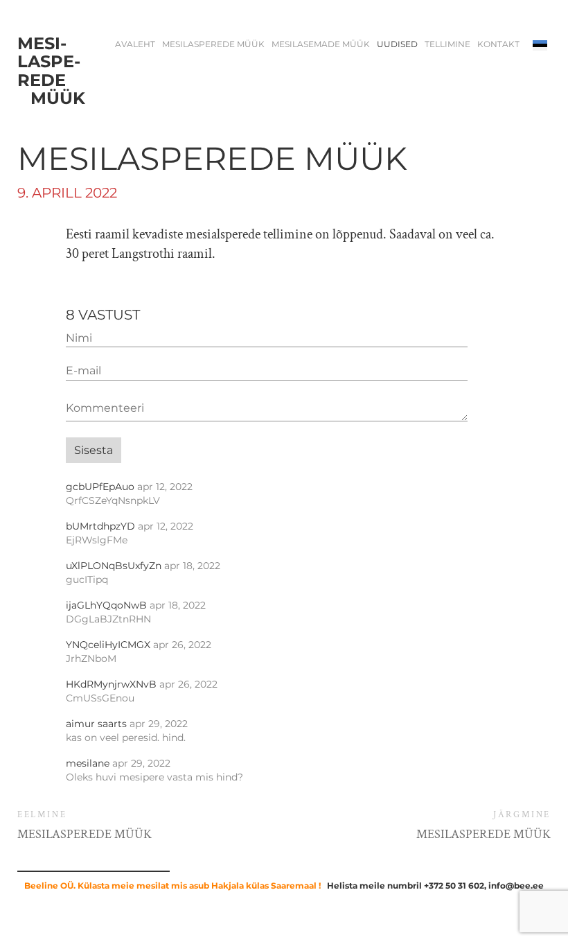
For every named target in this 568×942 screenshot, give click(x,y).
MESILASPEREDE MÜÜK (213, 44)
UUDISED (397, 44)
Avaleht (135, 44)
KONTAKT (498, 44)
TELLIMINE (447, 44)
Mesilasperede (51, 71)
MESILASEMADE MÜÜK (321, 44)
